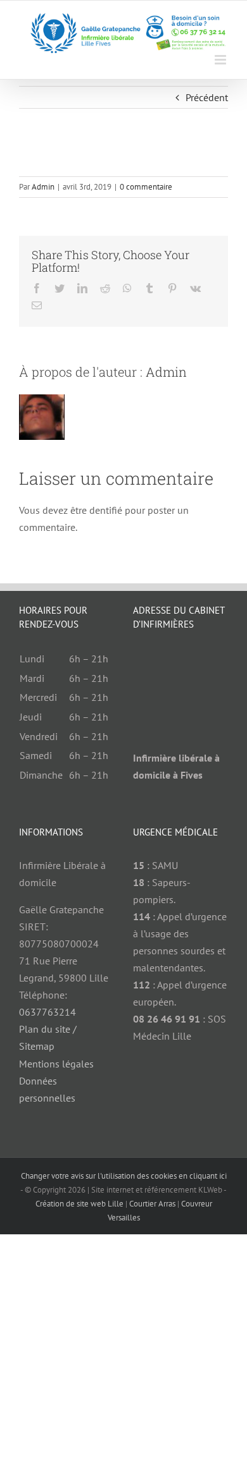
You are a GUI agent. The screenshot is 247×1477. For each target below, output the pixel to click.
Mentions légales (56, 1063)
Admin (43, 186)
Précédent (207, 97)
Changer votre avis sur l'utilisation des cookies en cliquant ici (124, 1175)
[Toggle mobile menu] (221, 59)
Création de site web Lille (79, 1203)
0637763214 (47, 1012)
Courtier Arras (152, 1203)
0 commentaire (146, 186)
